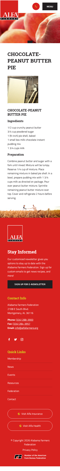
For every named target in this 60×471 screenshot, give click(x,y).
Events (11, 375)
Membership (14, 358)
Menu (50, 6)
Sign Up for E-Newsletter (30, 284)
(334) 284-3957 (21, 324)
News (11, 367)
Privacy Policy (30, 450)
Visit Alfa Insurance (32, 414)
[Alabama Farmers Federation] (15, 233)
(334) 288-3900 (36, 6)
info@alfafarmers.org (26, 328)
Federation (13, 391)
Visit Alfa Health (32, 426)
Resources (13, 383)
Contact (12, 399)
